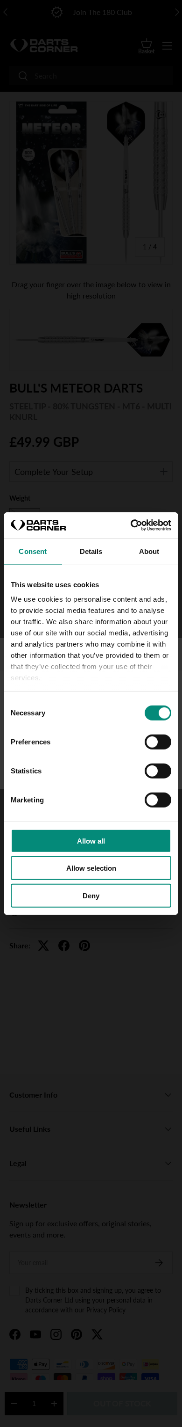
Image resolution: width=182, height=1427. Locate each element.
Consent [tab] (33, 551)
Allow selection (91, 868)
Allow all (91, 841)
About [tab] (149, 551)
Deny (91, 895)
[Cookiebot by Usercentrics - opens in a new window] (131, 525)
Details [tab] (91, 551)
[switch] (158, 741)
